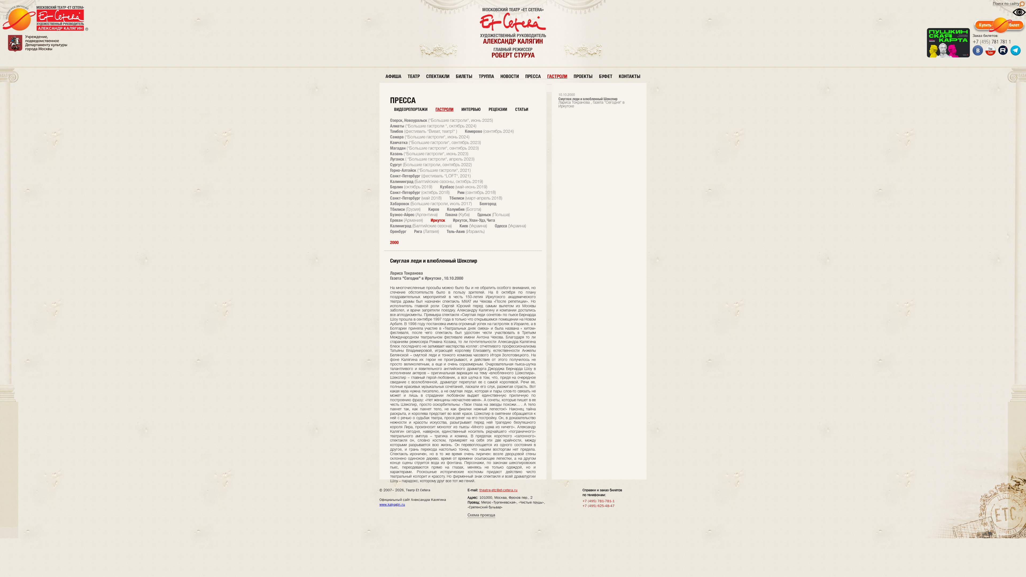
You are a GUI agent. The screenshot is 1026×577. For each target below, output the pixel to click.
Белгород (488, 203)
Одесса (510, 225)
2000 (394, 242)
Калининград (436, 181)
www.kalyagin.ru (392, 504)
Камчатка (435, 142)
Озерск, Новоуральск (441, 120)
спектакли (437, 76)
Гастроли (444, 109)
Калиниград (421, 225)
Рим (476, 192)
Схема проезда (481, 515)
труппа (486, 76)
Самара (429, 136)
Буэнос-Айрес (414, 214)
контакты (629, 76)
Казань (429, 153)
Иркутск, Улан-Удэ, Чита (474, 220)
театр (414, 76)
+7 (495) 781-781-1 (598, 500)
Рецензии (498, 109)
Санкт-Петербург (430, 175)
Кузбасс (463, 186)
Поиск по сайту (1006, 3)
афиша (393, 76)
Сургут (431, 164)
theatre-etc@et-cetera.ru (498, 490)
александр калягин (513, 41)
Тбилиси (475, 198)
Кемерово (489, 131)
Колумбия (464, 209)
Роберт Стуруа (513, 55)
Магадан (434, 148)
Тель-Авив (466, 231)
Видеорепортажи (411, 109)
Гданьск (493, 214)
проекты (583, 76)
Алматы (433, 125)
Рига (426, 231)
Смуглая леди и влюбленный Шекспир (591, 100)
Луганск (432, 159)
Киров (433, 209)
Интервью (471, 109)
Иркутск (438, 220)
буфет (605, 76)
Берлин (411, 186)
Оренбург (398, 231)
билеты (464, 76)
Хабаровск (431, 203)
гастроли (557, 76)
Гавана (457, 214)
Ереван (406, 220)
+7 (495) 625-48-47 (598, 505)
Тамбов (423, 131)
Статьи (521, 109)
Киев (473, 225)
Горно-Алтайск (430, 170)
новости (509, 76)
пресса (533, 76)
